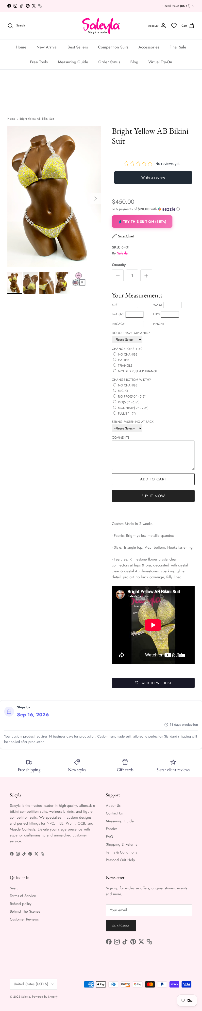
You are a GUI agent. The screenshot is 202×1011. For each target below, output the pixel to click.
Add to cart (153, 479)
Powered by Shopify (44, 996)
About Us (113, 805)
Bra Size (118, 314)
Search (15, 888)
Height (158, 323)
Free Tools (39, 62)
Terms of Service (23, 896)
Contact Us (114, 813)
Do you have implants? (131, 333)
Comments (120, 437)
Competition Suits (113, 47)
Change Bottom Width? (131, 379)
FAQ (109, 836)
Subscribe (121, 925)
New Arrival (46, 47)
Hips (156, 314)
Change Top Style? (127, 348)
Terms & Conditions (121, 852)
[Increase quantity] (146, 275)
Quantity (119, 265)
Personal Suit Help (120, 860)
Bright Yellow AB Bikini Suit (36, 118)
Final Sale (177, 47)
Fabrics (111, 828)
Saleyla (122, 253)
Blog (134, 62)
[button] (146, 209)
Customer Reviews (24, 919)
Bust (115, 304)
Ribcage (118, 323)
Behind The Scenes (25, 911)
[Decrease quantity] (118, 275)
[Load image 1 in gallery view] (54, 196)
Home (21, 47)
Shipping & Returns (121, 844)
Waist (157, 304)
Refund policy (21, 903)
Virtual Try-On (160, 62)
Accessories (148, 47)
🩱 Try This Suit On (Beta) (142, 221)
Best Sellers (77, 47)
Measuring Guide (73, 62)
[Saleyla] (101, 26)
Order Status (109, 62)
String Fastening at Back (132, 421)
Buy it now (153, 496)
